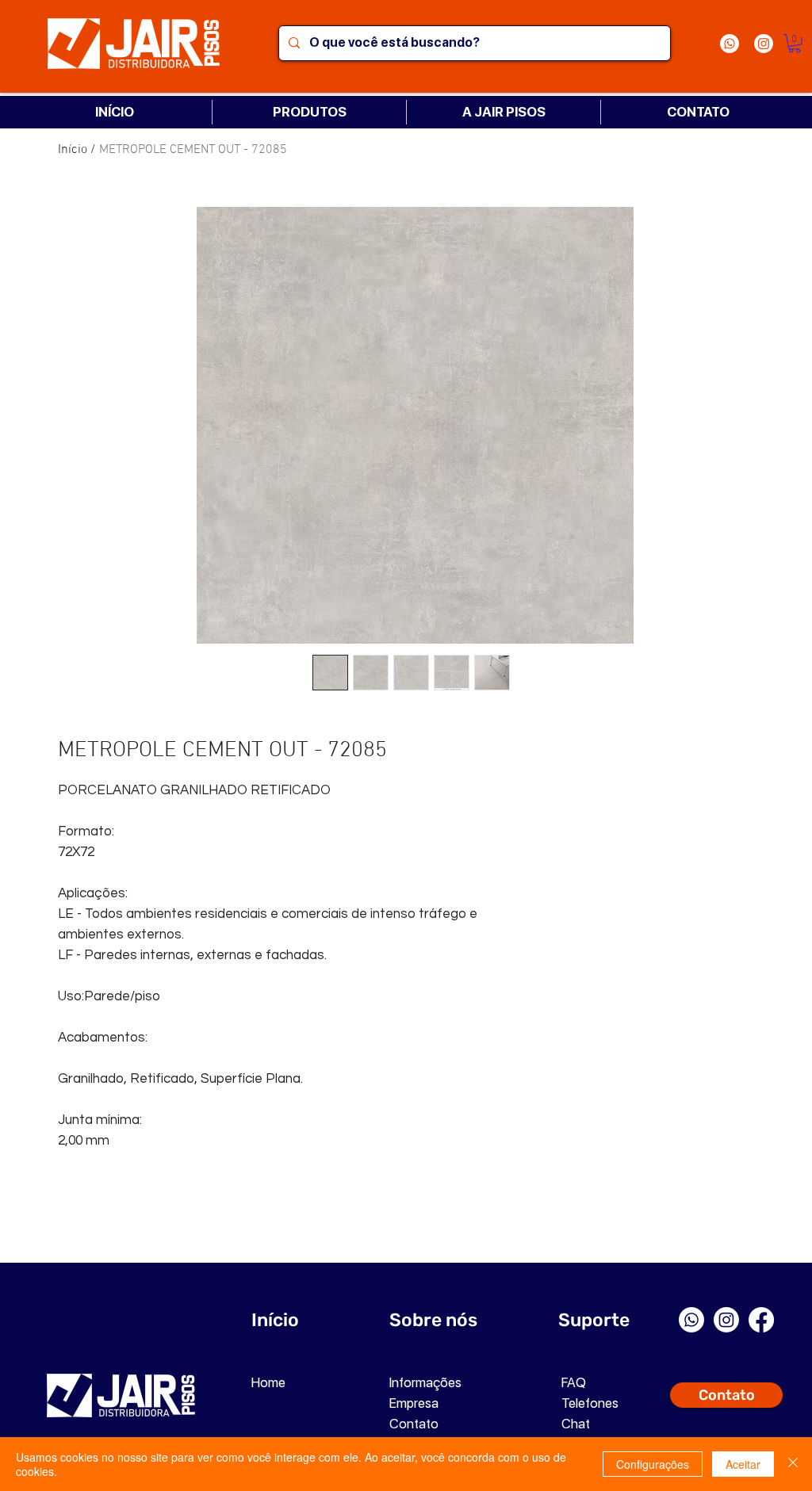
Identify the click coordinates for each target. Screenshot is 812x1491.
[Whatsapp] (729, 43)
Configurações (652, 1464)
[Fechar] (792, 1464)
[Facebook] (761, 1319)
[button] (794, 43)
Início (72, 150)
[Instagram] (763, 43)
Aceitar (743, 1464)
